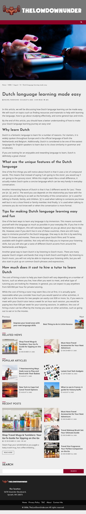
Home (24, 502)
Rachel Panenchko (11, 100)
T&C (43, 502)
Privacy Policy (34, 502)
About (49, 502)
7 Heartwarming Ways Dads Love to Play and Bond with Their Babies (9, 372)
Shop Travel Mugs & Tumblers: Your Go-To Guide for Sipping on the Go (9, 346)
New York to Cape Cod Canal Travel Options (9, 389)
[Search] (81, 22)
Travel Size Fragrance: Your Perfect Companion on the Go (51, 450)
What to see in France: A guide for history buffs (51, 389)
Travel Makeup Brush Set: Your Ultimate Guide (51, 432)
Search (7, 464)
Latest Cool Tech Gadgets (51, 372)
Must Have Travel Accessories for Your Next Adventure (51, 346)
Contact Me (58, 502)
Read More (8, 452)
